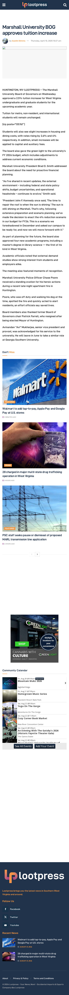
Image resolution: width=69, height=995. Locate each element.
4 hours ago (9, 544)
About (5, 978)
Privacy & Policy (20, 978)
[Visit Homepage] (34, 5)
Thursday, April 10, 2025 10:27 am (46, 41)
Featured (9, 402)
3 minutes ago (10, 417)
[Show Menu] (3, 5)
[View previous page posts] (31, 554)
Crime (8, 465)
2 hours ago (9, 480)
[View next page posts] (37, 554)
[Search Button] (65, 5)
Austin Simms (18, 41)
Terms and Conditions (44, 978)
